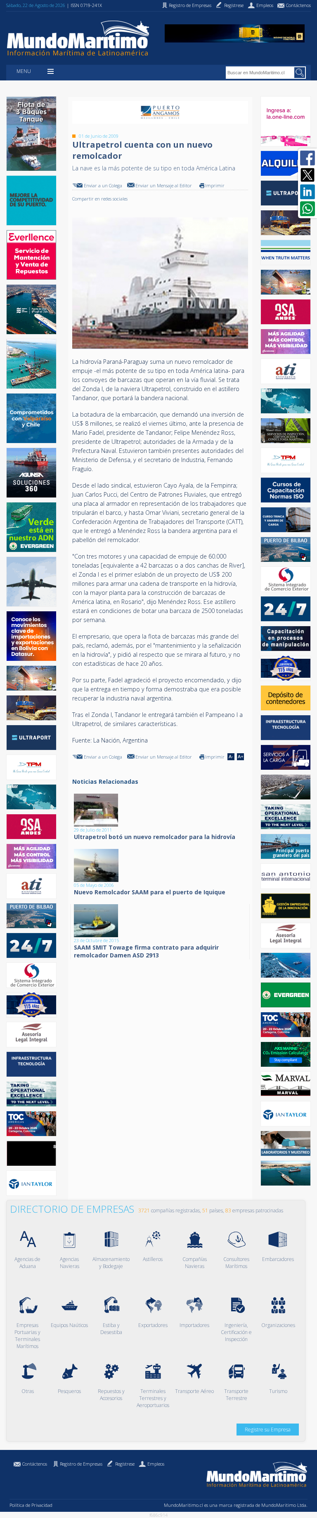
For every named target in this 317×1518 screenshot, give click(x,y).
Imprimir (215, 185)
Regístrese (125, 1464)
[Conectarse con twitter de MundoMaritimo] (307, 174)
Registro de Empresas (81, 1464)
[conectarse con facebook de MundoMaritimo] (307, 158)
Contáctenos (34, 1464)
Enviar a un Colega (103, 185)
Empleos (155, 1464)
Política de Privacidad (30, 1505)
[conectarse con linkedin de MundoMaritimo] (307, 191)
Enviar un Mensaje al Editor (163, 185)
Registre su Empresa (268, 1429)
